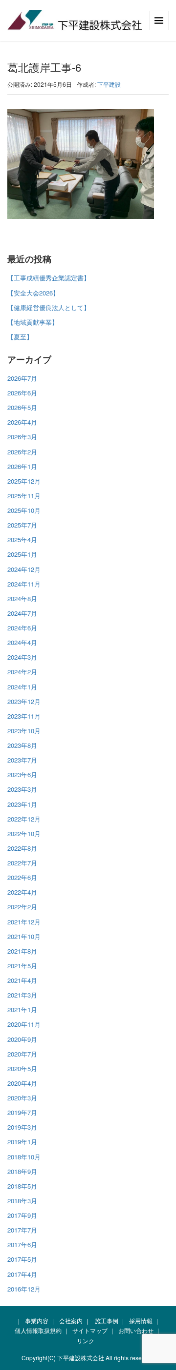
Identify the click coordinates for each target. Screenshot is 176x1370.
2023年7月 (22, 759)
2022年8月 (22, 848)
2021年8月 (22, 951)
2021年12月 (24, 921)
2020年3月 (22, 1097)
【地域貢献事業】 (32, 322)
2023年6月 (22, 774)
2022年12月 (24, 818)
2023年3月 (22, 789)
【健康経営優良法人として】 (48, 307)
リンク (85, 1340)
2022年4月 (22, 892)
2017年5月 (22, 1259)
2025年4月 (22, 539)
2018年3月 (22, 1200)
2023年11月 (24, 716)
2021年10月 (24, 936)
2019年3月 (22, 1127)
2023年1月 (22, 804)
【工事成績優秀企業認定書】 (48, 277)
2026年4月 (22, 422)
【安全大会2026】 (33, 292)
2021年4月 (22, 980)
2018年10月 (24, 1156)
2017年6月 (22, 1244)
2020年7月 (22, 1053)
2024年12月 (24, 569)
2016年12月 (24, 1288)
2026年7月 (22, 378)
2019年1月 (22, 1141)
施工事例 (106, 1320)
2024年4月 (22, 642)
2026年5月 (22, 407)
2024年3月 (22, 657)
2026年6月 (22, 392)
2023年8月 (22, 745)
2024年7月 (22, 613)
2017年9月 (22, 1215)
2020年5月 (22, 1068)
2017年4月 (22, 1274)
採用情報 (141, 1320)
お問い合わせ (136, 1330)
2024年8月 (22, 598)
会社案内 (71, 1320)
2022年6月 (22, 877)
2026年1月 (22, 466)
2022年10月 (24, 833)
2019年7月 (22, 1112)
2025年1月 (22, 554)
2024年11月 (24, 583)
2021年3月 (22, 994)
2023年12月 (24, 701)
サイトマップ (90, 1330)
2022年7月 (22, 862)
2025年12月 (24, 481)
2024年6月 (22, 627)
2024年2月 (22, 671)
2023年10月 (24, 730)
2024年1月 (22, 686)
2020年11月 (24, 1024)
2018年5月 (22, 1186)
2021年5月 (22, 965)
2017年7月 (22, 1229)
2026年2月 (22, 451)
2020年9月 (22, 1039)
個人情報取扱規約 (38, 1330)
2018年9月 (22, 1171)
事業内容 (36, 1320)
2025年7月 (22, 524)
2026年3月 (22, 436)
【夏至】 (20, 336)
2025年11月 (24, 495)
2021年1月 (22, 1009)
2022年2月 (22, 906)
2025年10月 (24, 510)
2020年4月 (22, 1083)
